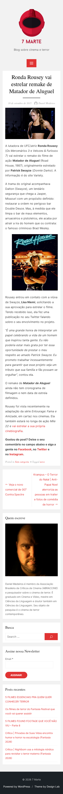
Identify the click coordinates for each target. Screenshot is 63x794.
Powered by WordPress (16, 786)
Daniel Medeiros (46, 103)
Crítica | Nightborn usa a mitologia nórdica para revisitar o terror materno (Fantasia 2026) (29, 753)
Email (9, 658)
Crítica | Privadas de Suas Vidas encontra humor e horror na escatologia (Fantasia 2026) (29, 737)
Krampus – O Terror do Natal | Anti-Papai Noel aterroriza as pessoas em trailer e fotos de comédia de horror (45, 489)
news (42, 461)
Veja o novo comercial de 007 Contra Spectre (16, 489)
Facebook (24, 449)
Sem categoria (22, 461)
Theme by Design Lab (47, 786)
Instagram (16, 454)
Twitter (42, 449)
